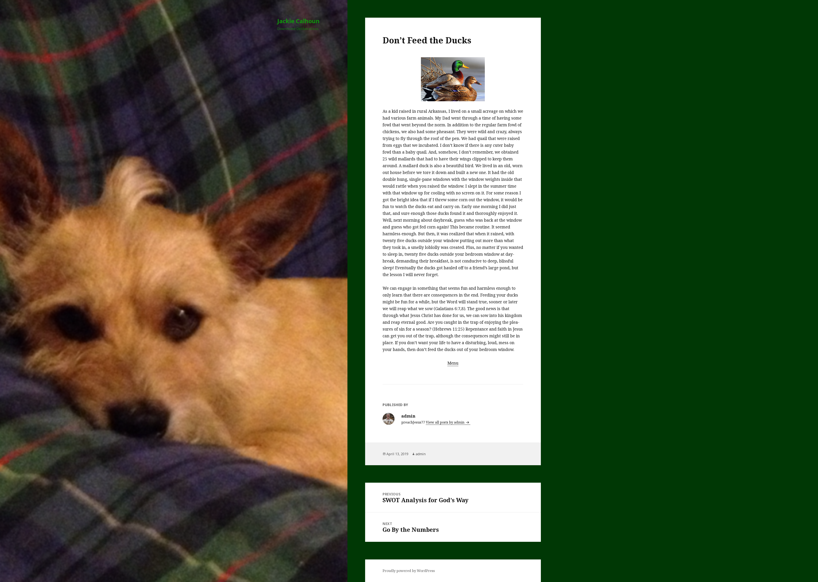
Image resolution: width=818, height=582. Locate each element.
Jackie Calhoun (298, 21)
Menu (452, 363)
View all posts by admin (445, 422)
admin (421, 454)
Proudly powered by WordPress (409, 570)
